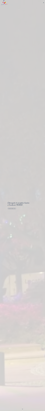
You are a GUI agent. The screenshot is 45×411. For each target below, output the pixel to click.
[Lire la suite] (22, 409)
